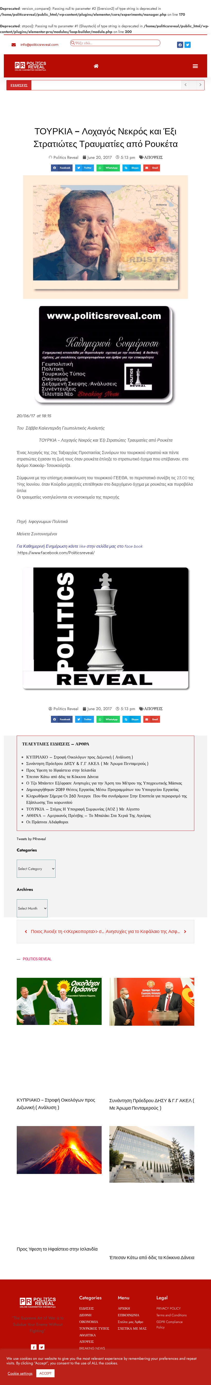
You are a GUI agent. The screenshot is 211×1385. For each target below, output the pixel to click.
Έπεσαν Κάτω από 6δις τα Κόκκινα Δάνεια (62, 777)
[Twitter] (187, 45)
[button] (195, 66)
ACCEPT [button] (45, 1373)
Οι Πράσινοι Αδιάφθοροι (47, 822)
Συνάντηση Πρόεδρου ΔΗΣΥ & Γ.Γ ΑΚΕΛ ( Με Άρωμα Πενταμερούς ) (87, 763)
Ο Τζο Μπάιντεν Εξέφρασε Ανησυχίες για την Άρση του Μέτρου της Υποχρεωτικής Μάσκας (104, 783)
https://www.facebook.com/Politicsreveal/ (56, 552)
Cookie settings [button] (20, 1373)
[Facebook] (180, 45)
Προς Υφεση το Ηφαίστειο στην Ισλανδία (61, 770)
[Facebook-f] (34, 1347)
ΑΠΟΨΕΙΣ (153, 157)
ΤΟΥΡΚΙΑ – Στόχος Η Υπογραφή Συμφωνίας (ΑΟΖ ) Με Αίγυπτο (82, 809)
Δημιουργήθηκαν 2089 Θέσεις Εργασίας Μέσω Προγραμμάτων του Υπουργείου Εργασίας (102, 789)
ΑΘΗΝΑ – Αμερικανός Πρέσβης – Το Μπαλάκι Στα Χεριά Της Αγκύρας (88, 815)
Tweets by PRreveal (31, 838)
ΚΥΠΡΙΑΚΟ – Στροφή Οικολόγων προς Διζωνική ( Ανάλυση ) (79, 757)
